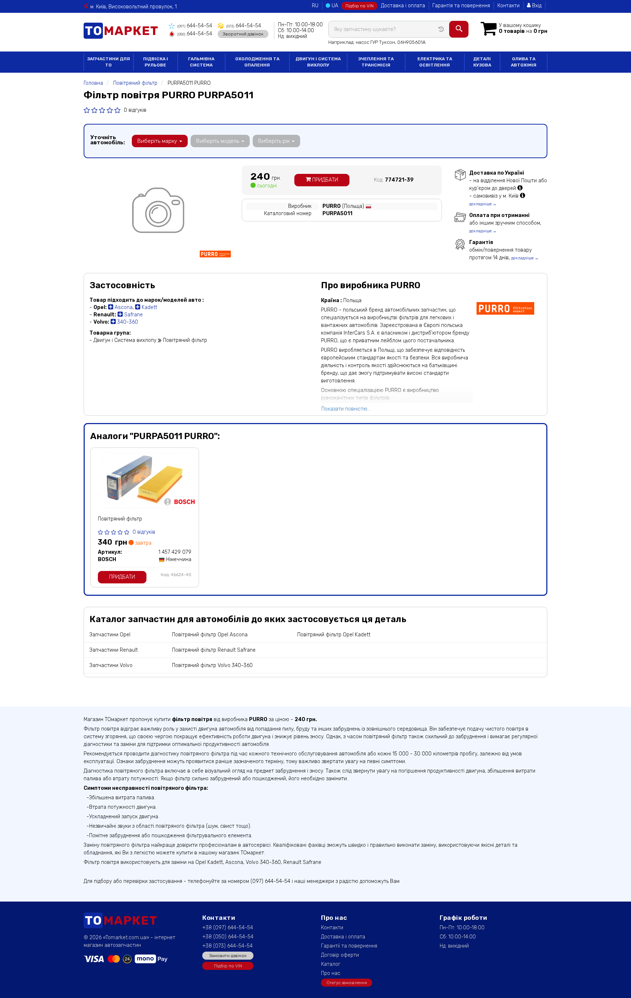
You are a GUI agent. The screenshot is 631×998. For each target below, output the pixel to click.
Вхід (536, 6)
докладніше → (483, 204)
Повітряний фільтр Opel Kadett (333, 635)
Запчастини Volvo (111, 665)
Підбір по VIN (359, 5)
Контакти (508, 6)
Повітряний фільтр (120, 519)
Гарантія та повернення (461, 6)
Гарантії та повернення (349, 946)
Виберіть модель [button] (218, 141)
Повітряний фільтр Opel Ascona (210, 635)
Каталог (330, 964)
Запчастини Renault (113, 650)
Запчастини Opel (109, 635)
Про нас (330, 973)
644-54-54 (194, 26)
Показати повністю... (346, 409)
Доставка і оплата (403, 6)
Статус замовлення (346, 982)
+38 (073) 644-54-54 (227, 946)
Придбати (324, 180)
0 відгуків (135, 110)
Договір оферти (340, 955)
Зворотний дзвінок (243, 34)
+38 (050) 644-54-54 (227, 937)
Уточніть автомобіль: (107, 140)
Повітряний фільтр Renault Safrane (214, 650)
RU (315, 6)
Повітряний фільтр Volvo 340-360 (212, 665)
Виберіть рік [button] (274, 141)
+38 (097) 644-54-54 (227, 928)
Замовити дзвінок (227, 955)
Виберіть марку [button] (158, 141)
